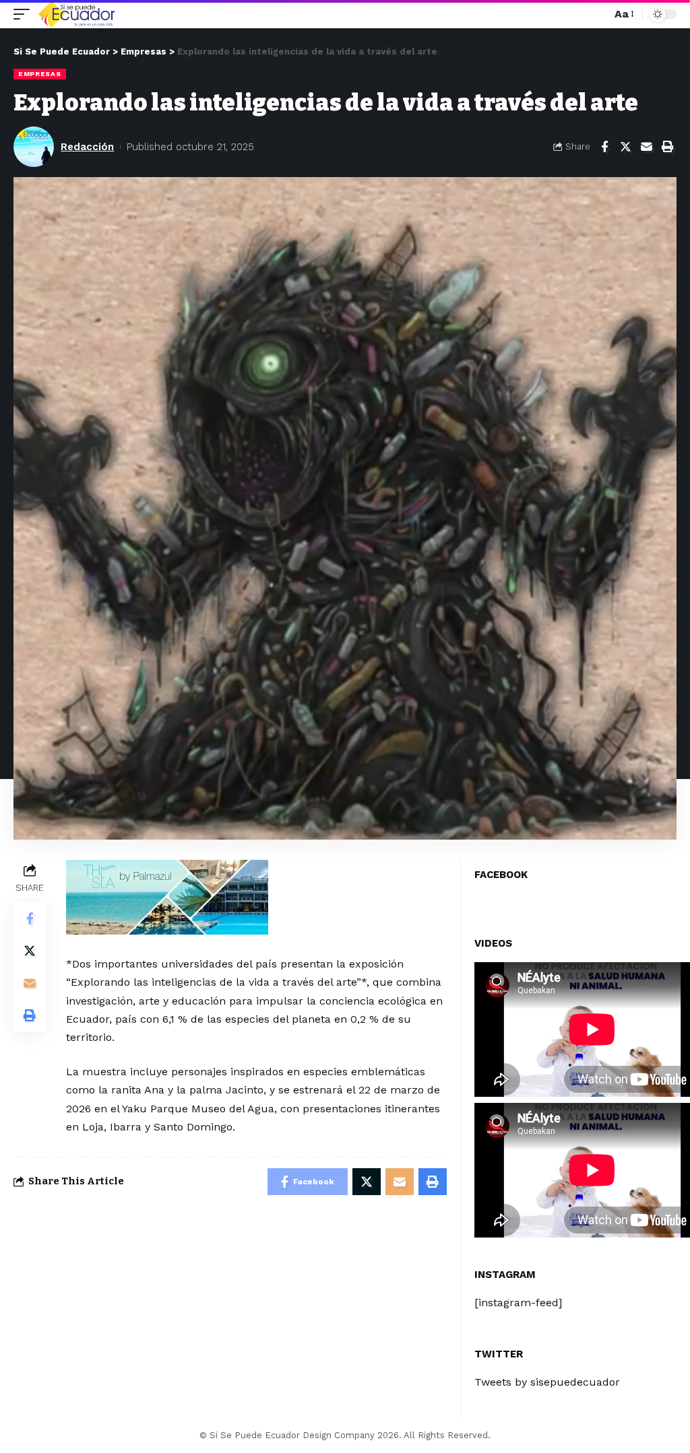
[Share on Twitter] (625, 147)
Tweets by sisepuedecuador (547, 1382)
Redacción (87, 147)
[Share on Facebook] (604, 147)
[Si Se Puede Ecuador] (76, 14)
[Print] (667, 147)
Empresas (39, 73)
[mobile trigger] (24, 14)
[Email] (646, 147)
